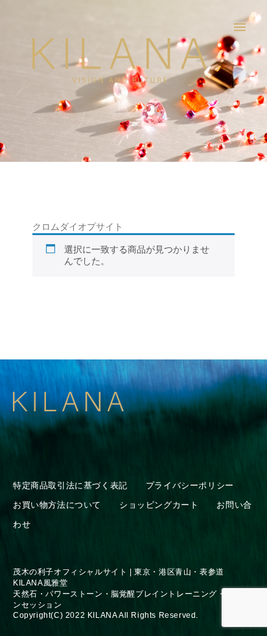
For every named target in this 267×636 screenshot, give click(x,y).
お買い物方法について (57, 505)
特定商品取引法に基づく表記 (70, 485)
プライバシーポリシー (190, 485)
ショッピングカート (158, 505)
